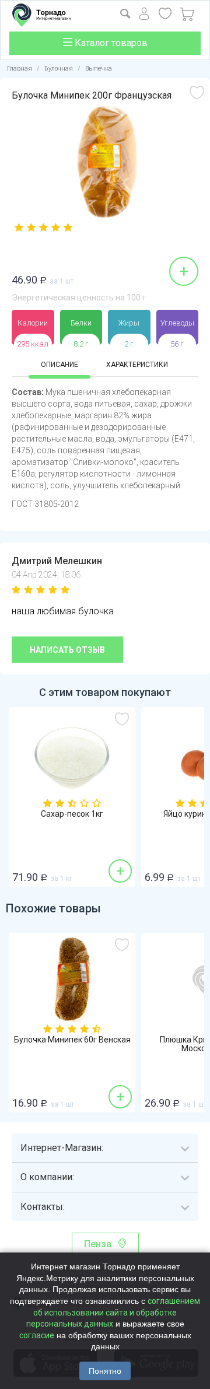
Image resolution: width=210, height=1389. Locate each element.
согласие (36, 1335)
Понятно (105, 1371)
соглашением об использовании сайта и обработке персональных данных (113, 1312)
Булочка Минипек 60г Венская (72, 1039)
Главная (19, 68)
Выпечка (98, 68)
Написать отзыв (67, 650)
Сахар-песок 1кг (72, 814)
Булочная (58, 68)
